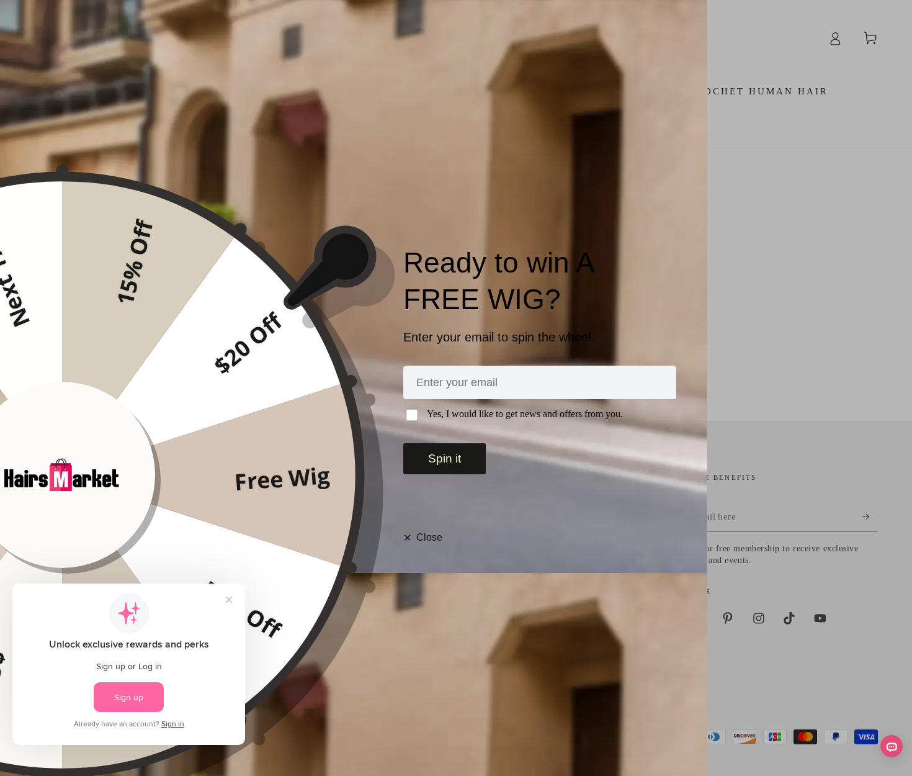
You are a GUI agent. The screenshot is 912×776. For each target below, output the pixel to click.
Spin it (444, 458)
